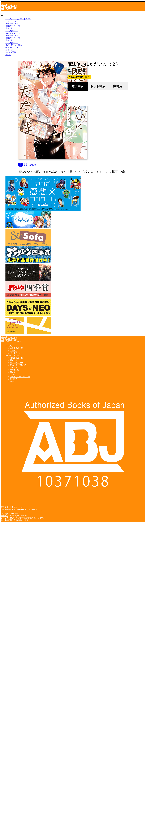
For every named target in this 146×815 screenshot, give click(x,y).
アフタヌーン (10, 21)
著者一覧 (9, 28)
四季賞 (10, 52)
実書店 (117, 86)
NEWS (8, 55)
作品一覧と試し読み (13, 45)
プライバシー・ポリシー (20, 377)
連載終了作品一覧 (12, 26)
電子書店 (77, 86)
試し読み (30, 165)
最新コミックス (11, 48)
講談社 (13, 381)
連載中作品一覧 (11, 24)
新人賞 (13, 372)
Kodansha (4, 516)
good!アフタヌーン (13, 33)
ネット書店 (97, 86)
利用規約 (13, 379)
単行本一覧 (14, 370)
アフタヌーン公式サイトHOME (18, 19)
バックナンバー (11, 31)
